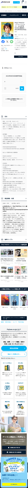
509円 (17, 88)
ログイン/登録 (16, 2)
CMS (6, 48)
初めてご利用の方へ (14, 354)
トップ (2, 11)
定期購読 (3, 15)
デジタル (5, 88)
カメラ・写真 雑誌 (17, 11)
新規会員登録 (14, 348)
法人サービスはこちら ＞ (8, 358)
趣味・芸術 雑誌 (8, 11)
